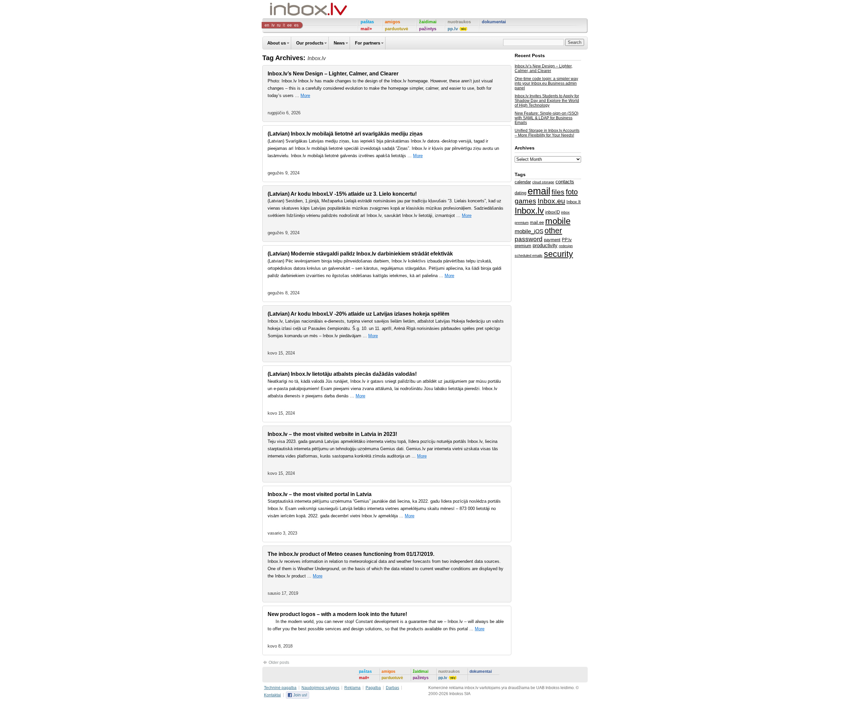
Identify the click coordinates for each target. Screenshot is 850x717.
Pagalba (373, 687)
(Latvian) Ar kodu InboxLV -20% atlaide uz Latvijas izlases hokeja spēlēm (358, 314)
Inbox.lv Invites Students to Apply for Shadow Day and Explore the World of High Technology (547, 101)
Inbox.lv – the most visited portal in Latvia (320, 494)
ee (289, 25)
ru (279, 25)
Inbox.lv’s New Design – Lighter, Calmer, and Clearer (333, 73)
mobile (557, 221)
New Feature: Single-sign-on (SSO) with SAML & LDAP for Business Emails (546, 118)
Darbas (392, 687)
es (296, 25)
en (267, 25)
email (539, 190)
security (558, 253)
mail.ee (537, 222)
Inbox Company (293, 9)
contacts (564, 181)
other (553, 230)
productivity (545, 245)
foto (572, 192)
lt (284, 25)
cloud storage (543, 182)
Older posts (278, 662)
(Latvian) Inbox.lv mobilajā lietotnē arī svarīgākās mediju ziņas (345, 134)
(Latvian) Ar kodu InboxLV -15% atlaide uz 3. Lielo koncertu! (342, 194)
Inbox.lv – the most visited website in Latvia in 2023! (332, 434)
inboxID (552, 212)
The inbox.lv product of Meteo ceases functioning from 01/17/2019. (351, 554)
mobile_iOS (529, 231)
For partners (367, 43)
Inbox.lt (573, 201)
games (525, 201)
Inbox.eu (551, 201)
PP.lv (567, 239)
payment (552, 239)
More (305, 95)
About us (276, 43)
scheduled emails (529, 255)
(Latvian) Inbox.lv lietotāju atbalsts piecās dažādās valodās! (342, 374)
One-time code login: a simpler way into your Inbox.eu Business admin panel (546, 83)
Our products (309, 43)
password (529, 239)
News (339, 43)
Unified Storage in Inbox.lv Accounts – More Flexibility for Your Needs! (547, 133)
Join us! (300, 695)
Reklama (352, 687)
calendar (523, 181)
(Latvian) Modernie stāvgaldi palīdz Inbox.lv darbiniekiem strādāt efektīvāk (360, 253)
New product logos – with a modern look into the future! (337, 614)
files (558, 192)
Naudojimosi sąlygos (320, 687)
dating (520, 192)
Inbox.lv (529, 210)
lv (273, 25)
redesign (566, 246)
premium (523, 245)
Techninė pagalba (280, 687)
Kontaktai (272, 695)
